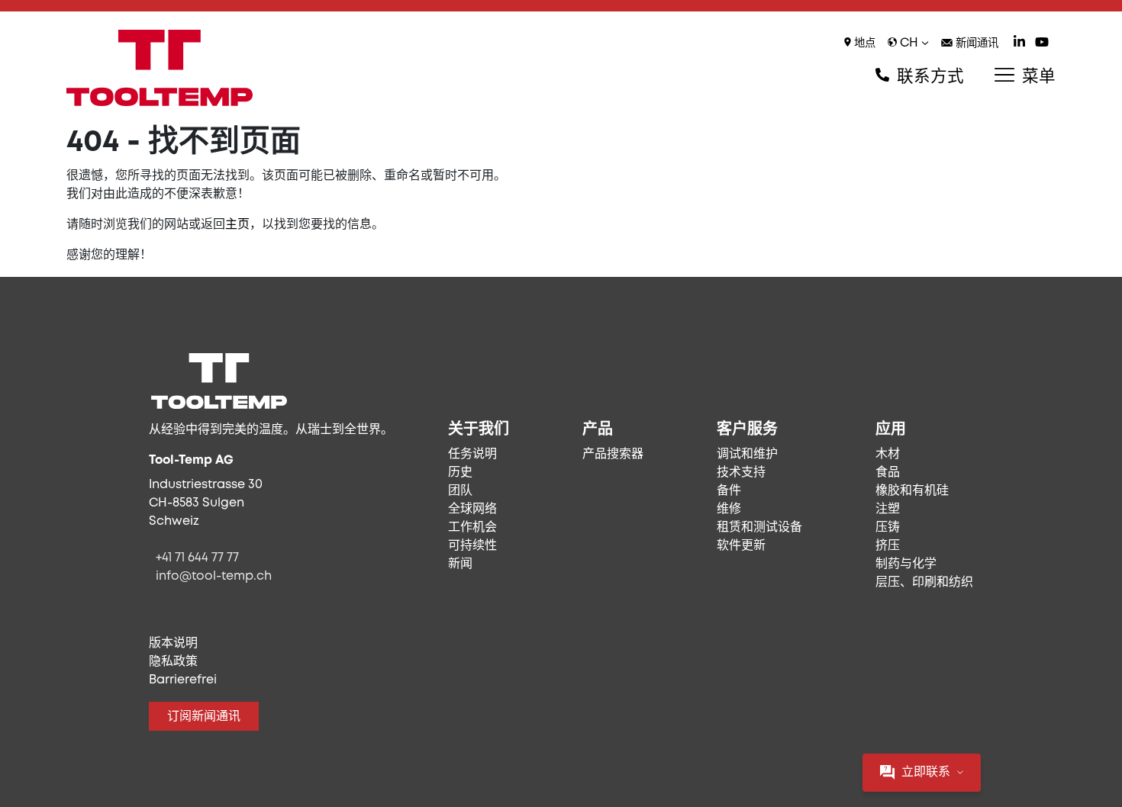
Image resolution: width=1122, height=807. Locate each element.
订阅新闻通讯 (203, 716)
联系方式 (928, 77)
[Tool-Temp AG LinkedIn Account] (1019, 44)
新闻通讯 (975, 44)
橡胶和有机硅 (912, 491)
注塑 (887, 509)
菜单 (1036, 77)
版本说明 (173, 643)
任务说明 (472, 454)
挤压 (887, 545)
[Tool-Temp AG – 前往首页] (159, 68)
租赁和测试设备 (759, 527)
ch (909, 43)
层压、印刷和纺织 (924, 582)
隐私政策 (173, 661)
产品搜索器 (612, 454)
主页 (237, 224)
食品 (887, 472)
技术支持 (741, 472)
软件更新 (741, 545)
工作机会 (472, 527)
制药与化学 (906, 564)
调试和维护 (747, 454)
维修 (729, 509)
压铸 (887, 527)
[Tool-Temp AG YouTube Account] (1042, 44)
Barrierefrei (183, 680)
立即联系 (925, 772)
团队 (460, 491)
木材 (887, 454)
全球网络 (472, 509)
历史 (460, 472)
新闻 (460, 564)
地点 (863, 44)
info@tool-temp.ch (214, 576)
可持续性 (472, 545)
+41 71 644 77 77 (197, 558)
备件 (729, 491)
